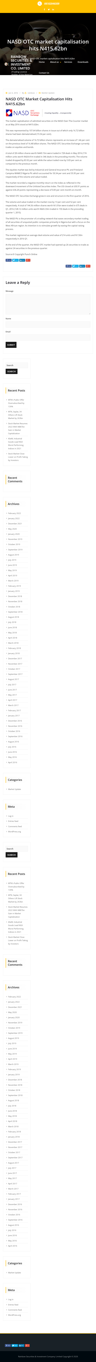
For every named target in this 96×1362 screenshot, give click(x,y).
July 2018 (12, 622)
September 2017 (15, 674)
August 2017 (13, 679)
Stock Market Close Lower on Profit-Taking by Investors (18, 457)
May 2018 (12, 632)
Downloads (83, 62)
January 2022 (14, 518)
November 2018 (15, 601)
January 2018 (14, 653)
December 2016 (15, 720)
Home (42, 62)
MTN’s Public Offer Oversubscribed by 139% (16, 403)
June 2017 (12, 689)
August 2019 (13, 554)
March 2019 (13, 580)
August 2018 (13, 617)
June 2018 (12, 627)
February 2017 (14, 710)
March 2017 (13, 705)
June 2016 (12, 752)
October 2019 (14, 544)
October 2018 (14, 606)
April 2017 (12, 700)
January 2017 (14, 715)
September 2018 (15, 612)
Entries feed (13, 821)
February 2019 (14, 586)
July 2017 (12, 684)
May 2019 (12, 570)
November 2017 (15, 664)
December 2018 (15, 596)
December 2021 (15, 523)
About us (54, 62)
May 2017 (12, 695)
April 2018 (12, 637)
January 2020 (14, 534)
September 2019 (15, 549)
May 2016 (12, 757)
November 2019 (15, 539)
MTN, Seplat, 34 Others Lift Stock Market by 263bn (15, 415)
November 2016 (15, 726)
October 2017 (14, 669)
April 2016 (12, 762)
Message (10, 291)
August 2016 (13, 741)
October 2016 (14, 731)
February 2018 (14, 648)
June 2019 (12, 565)
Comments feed (15, 826)
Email (8, 331)
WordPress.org (14, 831)
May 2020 (12, 529)
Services (68, 62)
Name (8, 318)
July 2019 (12, 560)
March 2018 (13, 643)
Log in (10, 816)
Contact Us (44, 72)
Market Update (14, 789)
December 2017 (15, 658)
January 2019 (14, 591)
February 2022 (14, 513)
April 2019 (12, 575)
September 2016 (15, 736)
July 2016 (12, 747)
